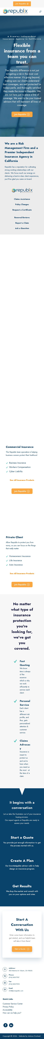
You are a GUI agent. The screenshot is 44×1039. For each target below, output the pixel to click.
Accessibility (7, 1010)
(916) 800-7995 (14, 984)
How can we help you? (12, 1013)
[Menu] (40, 12)
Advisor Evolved (34, 1036)
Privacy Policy (8, 1006)
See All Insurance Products (22, 480)
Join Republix (20, 3)
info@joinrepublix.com (16, 991)
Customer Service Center (13, 1003)
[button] (22, 949)
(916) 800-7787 (14, 977)
